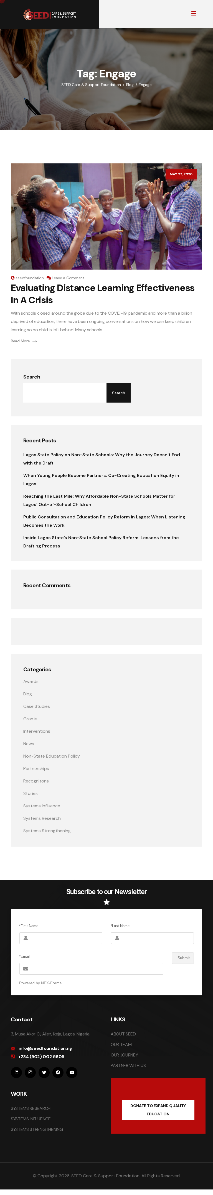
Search (31, 377)
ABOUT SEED (123, 1034)
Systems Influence (41, 806)
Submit (184, 958)
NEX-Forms (51, 983)
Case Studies (36, 706)
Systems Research (42, 818)
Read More (20, 340)
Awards (31, 681)
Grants (30, 719)
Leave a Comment (68, 277)
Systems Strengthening (47, 831)
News (28, 744)
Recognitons (36, 781)
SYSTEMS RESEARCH (30, 1108)
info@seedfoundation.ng (45, 1048)
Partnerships (36, 768)
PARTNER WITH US (128, 1065)
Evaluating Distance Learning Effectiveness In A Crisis (102, 294)
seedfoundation (30, 277)
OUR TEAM (121, 1044)
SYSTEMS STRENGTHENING (37, 1129)
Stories (30, 793)
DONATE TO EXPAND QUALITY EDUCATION (158, 1109)
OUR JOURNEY (124, 1055)
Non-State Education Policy (51, 756)
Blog (27, 694)
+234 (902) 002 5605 (41, 1057)
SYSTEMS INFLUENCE (31, 1119)
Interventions (36, 731)
